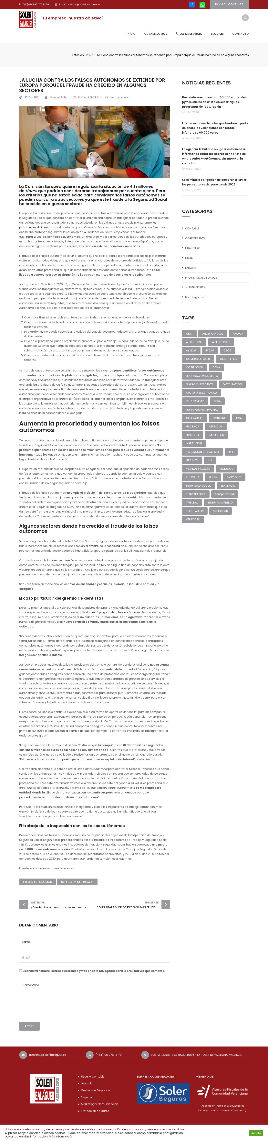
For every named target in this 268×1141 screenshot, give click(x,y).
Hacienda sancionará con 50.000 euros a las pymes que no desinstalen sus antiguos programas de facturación (214, 102)
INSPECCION (194, 443)
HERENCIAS (216, 426)
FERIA (217, 401)
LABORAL (94, 97)
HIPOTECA (192, 435)
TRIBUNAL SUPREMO (220, 502)
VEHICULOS (220, 511)
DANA (216, 367)
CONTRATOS (228, 359)
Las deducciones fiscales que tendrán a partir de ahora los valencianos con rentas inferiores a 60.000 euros (215, 128)
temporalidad (224, 494)
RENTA (213, 477)
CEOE (227, 350)
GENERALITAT (194, 418)
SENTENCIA (228, 486)
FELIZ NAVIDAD (195, 401)
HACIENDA (192, 426)
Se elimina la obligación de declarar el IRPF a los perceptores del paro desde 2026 (214, 182)
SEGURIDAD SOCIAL (198, 486)
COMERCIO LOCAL (198, 359)
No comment (119, 97)
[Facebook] (192, 4)
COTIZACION (194, 367)
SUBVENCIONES (195, 287)
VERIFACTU (193, 519)
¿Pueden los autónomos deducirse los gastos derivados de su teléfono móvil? (63, 905)
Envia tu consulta (229, 4)
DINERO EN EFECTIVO (199, 384)
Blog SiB (217, 34)
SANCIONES (234, 477)
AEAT (189, 334)
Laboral (86, 1083)
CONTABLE (192, 228)
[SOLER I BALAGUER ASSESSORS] (28, 19)
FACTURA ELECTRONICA (201, 393)
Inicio (131, 34)
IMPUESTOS (216, 435)
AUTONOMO (194, 342)
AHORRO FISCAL (212, 334)
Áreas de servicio (189, 34)
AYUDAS (191, 350)
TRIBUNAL (192, 502)
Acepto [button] (256, 1133)
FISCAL (82, 97)
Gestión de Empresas (95, 1090)
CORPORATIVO (195, 238)
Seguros (86, 1097)
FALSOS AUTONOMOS (37, 882)
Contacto (240, 34)
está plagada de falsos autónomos (116, 612)
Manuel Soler (58, 97)
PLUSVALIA (192, 477)
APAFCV (238, 334)
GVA (239, 418)
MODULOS (226, 469)
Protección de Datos (95, 1111)
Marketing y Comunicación (99, 1104)
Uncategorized (195, 297)
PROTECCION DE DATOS (201, 278)
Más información (61, 1136)
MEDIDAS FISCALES (198, 469)
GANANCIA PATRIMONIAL (202, 410)
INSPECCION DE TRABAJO (77, 882)
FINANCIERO (193, 248)
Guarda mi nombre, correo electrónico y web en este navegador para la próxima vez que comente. (94, 971)
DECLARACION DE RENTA (202, 376)
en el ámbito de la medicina (100, 546)
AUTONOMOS (221, 342)
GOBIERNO (219, 418)
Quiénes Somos (155, 34)
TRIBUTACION (195, 511)
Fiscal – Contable (93, 1077)
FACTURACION (232, 384)
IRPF (231, 452)
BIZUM (210, 350)
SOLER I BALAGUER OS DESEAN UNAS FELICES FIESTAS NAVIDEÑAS (133, 905)
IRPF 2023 (192, 460)
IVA (210, 460)
